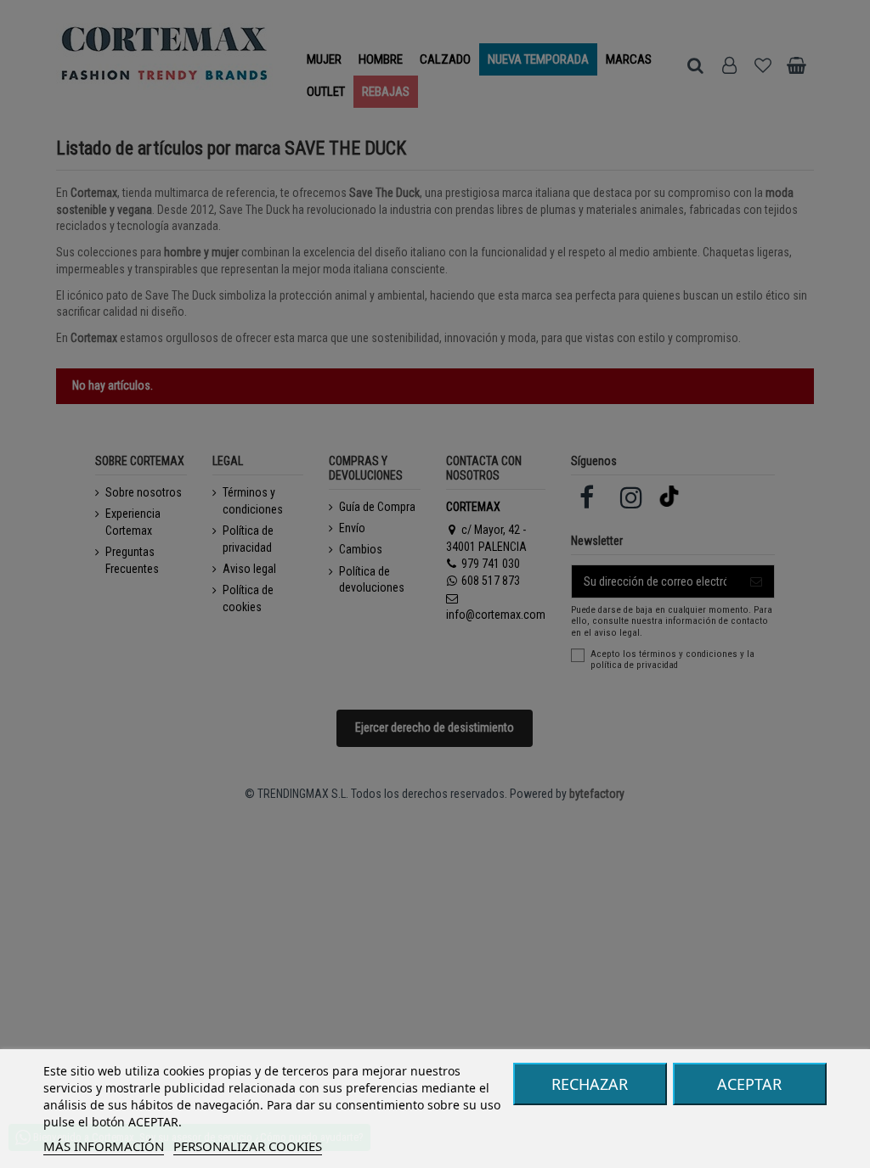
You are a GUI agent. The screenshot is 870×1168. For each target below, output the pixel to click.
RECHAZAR (589, 1084)
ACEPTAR (749, 1084)
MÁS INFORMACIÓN (103, 1145)
